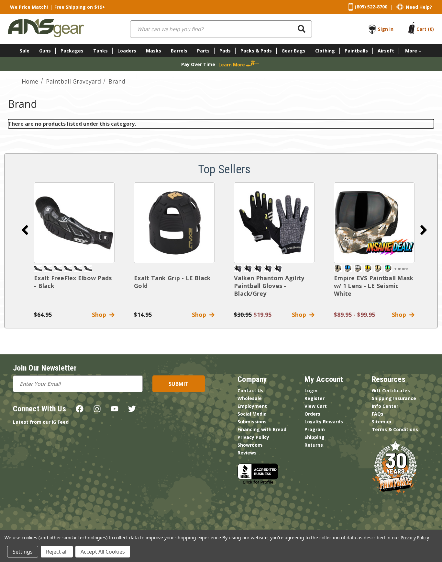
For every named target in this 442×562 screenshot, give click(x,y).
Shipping (314, 437)
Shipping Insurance (394, 398)
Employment (252, 406)
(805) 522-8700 (371, 7)
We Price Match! (29, 7)
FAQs (377, 414)
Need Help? (419, 7)
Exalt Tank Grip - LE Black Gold (172, 282)
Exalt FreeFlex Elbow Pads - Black (73, 282)
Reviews (247, 453)
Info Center (385, 406)
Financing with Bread (262, 429)
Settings (23, 551)
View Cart (315, 406)
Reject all (57, 551)
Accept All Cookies (103, 551)
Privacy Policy (253, 437)
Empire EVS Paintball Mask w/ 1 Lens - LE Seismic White (373, 285)
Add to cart (74, 223)
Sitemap (381, 422)
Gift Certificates (391, 390)
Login (310, 390)
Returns (313, 445)
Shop (100, 314)
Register (314, 398)
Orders (312, 414)
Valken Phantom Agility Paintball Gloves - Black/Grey (269, 285)
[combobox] (221, 29)
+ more (401, 268)
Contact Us (250, 390)
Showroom (250, 445)
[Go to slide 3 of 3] (25, 230)
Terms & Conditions (395, 429)
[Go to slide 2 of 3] (423, 230)
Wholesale (250, 398)
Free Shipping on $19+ (79, 7)
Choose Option (374, 223)
